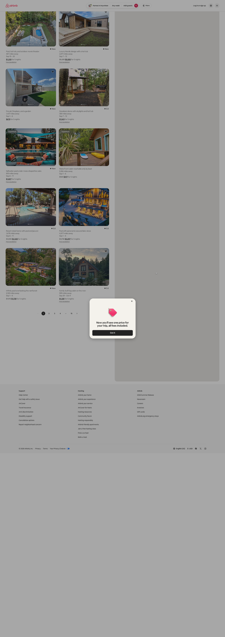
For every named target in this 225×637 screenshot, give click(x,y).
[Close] (132, 301)
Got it (112, 333)
